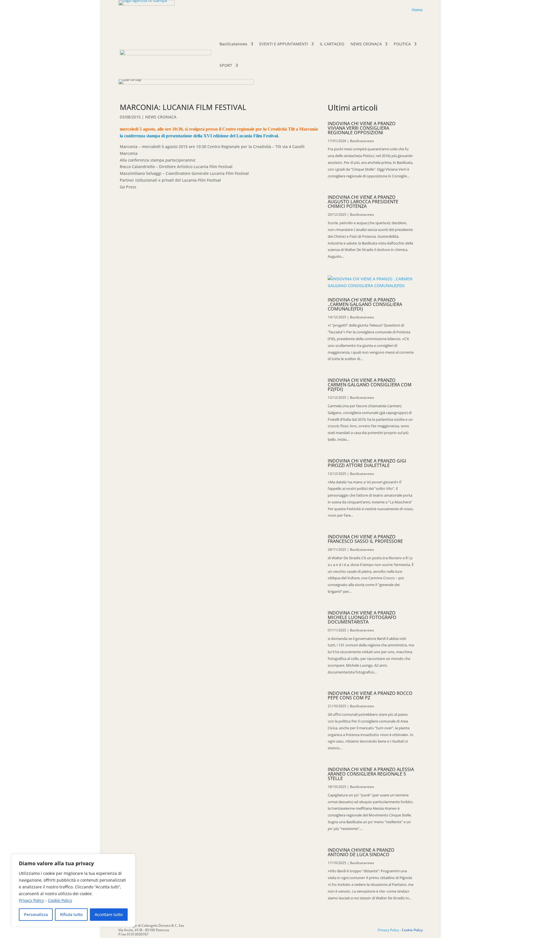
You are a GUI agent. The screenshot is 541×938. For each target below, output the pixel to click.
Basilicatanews (233, 44)
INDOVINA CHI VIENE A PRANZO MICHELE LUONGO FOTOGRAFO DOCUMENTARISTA (362, 617)
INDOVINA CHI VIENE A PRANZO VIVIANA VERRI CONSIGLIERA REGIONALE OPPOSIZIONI (362, 128)
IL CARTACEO (332, 44)
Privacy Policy (31, 900)
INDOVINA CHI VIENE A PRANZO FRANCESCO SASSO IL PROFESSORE (365, 539)
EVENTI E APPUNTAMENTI (283, 44)
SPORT (225, 65)
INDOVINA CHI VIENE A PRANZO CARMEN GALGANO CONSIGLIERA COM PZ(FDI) (370, 384)
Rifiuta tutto (71, 914)
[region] (73, 890)
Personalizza (36, 914)
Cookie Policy (60, 900)
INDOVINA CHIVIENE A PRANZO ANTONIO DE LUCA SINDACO (361, 852)
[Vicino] (129, 858)
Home (417, 9)
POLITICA (402, 44)
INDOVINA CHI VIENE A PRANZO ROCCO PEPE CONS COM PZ (370, 695)
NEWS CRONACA (366, 44)
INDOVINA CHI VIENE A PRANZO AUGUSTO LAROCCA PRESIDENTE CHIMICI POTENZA (363, 201)
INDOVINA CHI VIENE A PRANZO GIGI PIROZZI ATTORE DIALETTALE (367, 463)
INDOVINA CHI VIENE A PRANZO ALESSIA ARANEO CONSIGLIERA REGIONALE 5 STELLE (371, 773)
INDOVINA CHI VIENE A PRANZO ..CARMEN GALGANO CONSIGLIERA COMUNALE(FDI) (365, 304)
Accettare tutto (109, 914)
